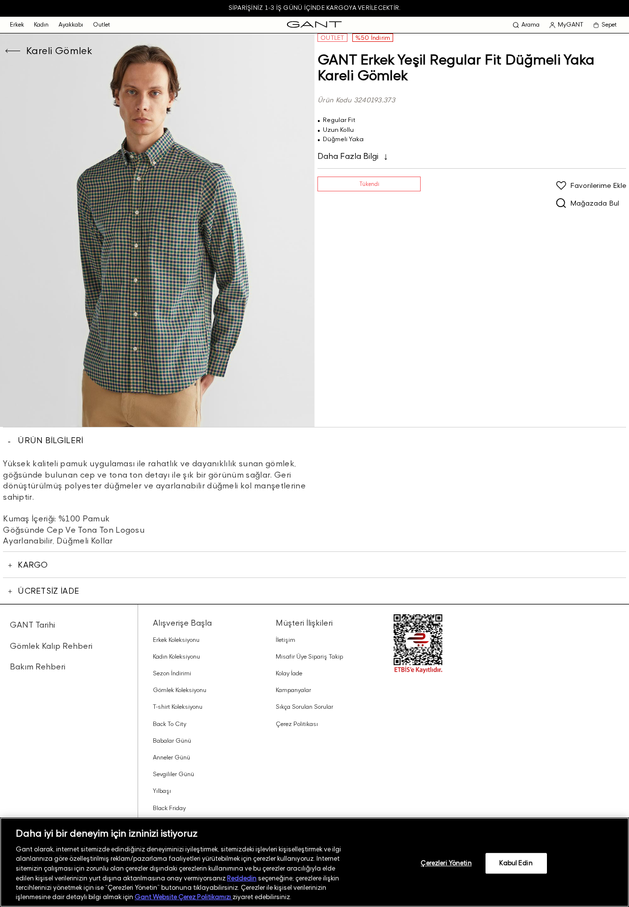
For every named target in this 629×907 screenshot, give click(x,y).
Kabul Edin (515, 863)
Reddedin (242, 877)
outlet (101, 24)
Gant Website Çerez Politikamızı (183, 897)
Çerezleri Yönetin (446, 863)
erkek (17, 24)
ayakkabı (70, 24)
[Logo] (314, 25)
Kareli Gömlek (59, 51)
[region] (314, 862)
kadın (41, 24)
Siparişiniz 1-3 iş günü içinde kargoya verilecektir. (314, 7)
